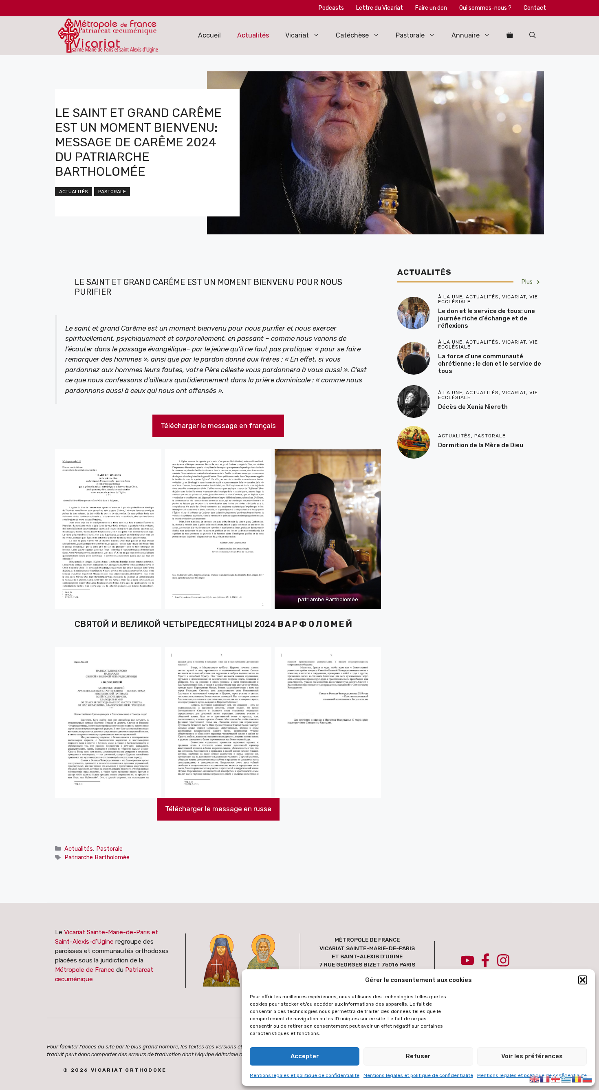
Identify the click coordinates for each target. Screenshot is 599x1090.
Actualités (253, 35)
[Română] (577, 1078)
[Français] (545, 1078)
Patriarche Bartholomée (97, 857)
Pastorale (410, 35)
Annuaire (465, 35)
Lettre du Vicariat (379, 7)
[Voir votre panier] (509, 35)
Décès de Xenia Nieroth (473, 406)
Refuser (418, 1056)
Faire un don (431, 7)
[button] (583, 980)
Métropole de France (85, 969)
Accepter (305, 1056)
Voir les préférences (532, 1056)
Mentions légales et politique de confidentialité (304, 1075)
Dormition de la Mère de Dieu (480, 445)
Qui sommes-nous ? (485, 7)
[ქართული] (556, 1078)
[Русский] (587, 1078)
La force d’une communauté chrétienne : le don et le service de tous (489, 364)
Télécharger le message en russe (218, 809)
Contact (535, 7)
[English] (534, 1078)
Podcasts (331, 7)
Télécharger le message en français (218, 425)
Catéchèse (352, 35)
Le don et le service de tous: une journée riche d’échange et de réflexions (486, 319)
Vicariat (297, 35)
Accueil (209, 35)
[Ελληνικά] (566, 1078)
